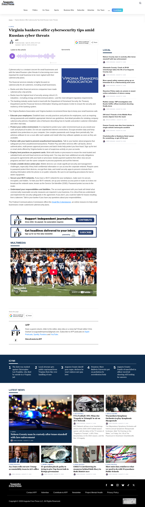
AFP (27, 325)
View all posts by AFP (33, 339)
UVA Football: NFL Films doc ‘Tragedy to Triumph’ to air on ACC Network (86, 418)
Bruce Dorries (111, 119)
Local (12, 26)
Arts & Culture (112, 413)
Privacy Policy (113, 492)
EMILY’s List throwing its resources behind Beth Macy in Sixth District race (87, 469)
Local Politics (112, 464)
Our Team (100, 10)
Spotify (36, 334)
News (26, 10)
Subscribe (80, 10)
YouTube (54, 334)
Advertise (90, 10)
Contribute (117, 10)
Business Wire (69, 10)
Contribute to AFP (60, 492)
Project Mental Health (94, 492)
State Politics (15, 464)
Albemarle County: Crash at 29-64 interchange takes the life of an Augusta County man (118, 70)
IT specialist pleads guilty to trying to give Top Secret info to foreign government (55, 469)
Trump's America (47, 464)
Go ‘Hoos (45, 10)
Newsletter (76, 492)
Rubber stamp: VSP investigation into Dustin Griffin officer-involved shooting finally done (118, 104)
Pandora (43, 334)
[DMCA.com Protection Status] (129, 501)
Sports (56, 10)
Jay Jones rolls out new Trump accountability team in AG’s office (24, 467)
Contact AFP (32, 492)
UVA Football (79, 413)
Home (11, 20)
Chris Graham (110, 62)
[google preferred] (82, 42)
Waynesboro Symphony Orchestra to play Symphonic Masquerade (119, 418)
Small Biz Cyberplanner (61, 202)
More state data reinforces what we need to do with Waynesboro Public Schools (120, 469)
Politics (35, 10)
